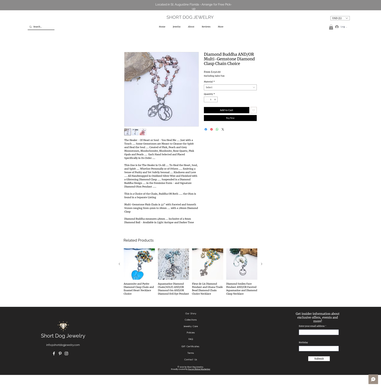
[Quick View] (139, 264)
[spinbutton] (210, 99)
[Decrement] (206, 99)
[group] (190, 275)
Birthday (303, 342)
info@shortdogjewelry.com (63, 344)
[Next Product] (261, 264)
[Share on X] (223, 129)
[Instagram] (66, 353)
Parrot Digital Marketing (199, 369)
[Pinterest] (60, 353)
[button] (340, 18)
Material (209, 81)
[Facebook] (53, 353)
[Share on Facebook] (206, 129)
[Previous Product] (119, 264)
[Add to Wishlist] (253, 110)
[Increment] (215, 99)
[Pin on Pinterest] (211, 129)
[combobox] (230, 87)
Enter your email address (312, 326)
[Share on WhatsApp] (217, 129)
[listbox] (340, 18)
